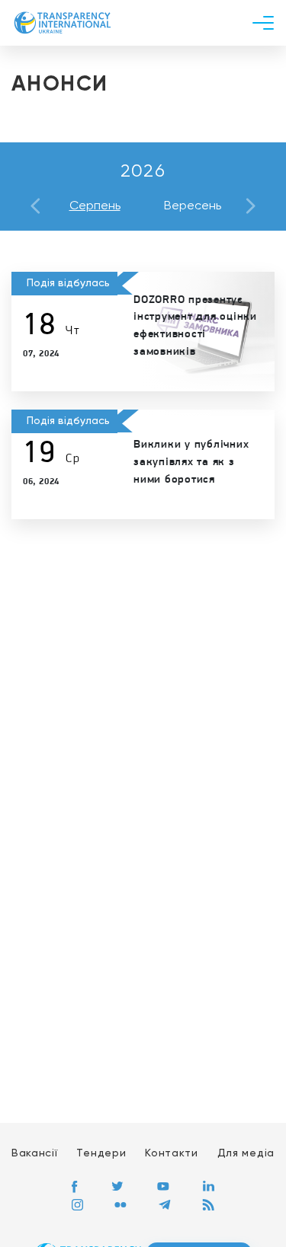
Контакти (171, 1153)
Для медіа (246, 1153)
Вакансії (34, 1153)
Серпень (95, 206)
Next (250, 206)
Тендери (101, 1153)
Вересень (192, 206)
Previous (35, 206)
